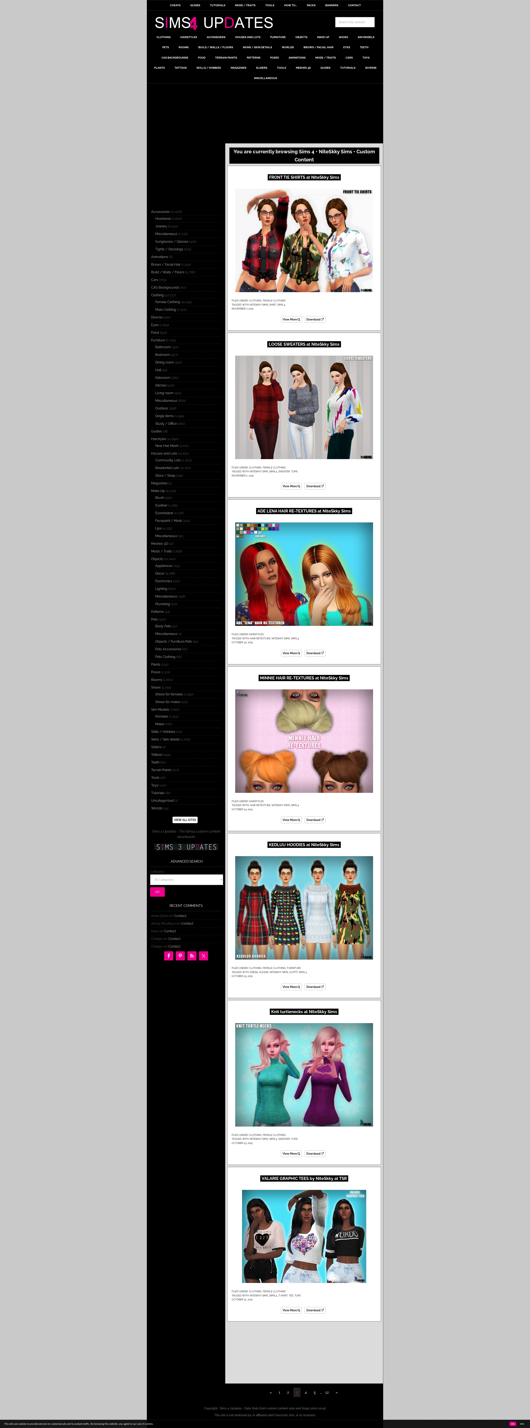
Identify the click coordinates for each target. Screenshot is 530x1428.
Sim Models (160, 710)
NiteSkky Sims (259, 304)
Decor (160, 573)
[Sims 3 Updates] (186, 847)
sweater (284, 471)
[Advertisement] (265, 114)
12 (327, 1392)
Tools (155, 778)
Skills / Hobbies (163, 732)
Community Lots (168, 460)
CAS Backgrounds (165, 287)
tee (291, 1295)
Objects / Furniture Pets (173, 641)
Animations (159, 257)
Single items (164, 416)
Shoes (156, 687)
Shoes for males (167, 702)
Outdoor (161, 408)
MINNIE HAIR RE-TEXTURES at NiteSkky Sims (304, 678)
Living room (164, 393)
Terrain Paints (161, 770)
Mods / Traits (161, 551)
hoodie (264, 972)
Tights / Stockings (169, 249)
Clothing (255, 300)
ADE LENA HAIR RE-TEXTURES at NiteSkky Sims (304, 511)
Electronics (163, 581)
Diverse (157, 317)
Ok (512, 1424)
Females (161, 716)
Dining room (164, 362)
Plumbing (162, 604)
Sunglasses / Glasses (171, 242)
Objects (157, 559)
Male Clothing (165, 310)
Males (159, 724)
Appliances (163, 566)
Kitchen (160, 385)
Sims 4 (281, 304)
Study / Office (166, 424)
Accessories (160, 212)
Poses (155, 672)
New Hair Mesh (166, 446)
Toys (154, 785)
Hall (158, 370)
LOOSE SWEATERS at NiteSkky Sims (304, 344)
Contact (180, 916)
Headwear (163, 219)
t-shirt (283, 1295)
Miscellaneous (166, 234)
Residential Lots (167, 468)
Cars (154, 280)
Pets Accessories (168, 649)
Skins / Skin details (165, 739)
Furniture (294, 968)
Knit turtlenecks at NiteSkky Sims (304, 1011)
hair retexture (260, 638)
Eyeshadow (164, 513)
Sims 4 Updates (216, 24)
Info (522, 1424)
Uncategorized (162, 801)
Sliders (156, 747)
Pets (154, 619)
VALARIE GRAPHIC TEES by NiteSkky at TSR (304, 1178)
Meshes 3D (159, 544)
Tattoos (157, 755)
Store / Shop (165, 476)
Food (155, 333)
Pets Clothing (165, 657)
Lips (158, 528)
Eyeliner (161, 505)
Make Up (158, 491)
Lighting (161, 589)
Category (157, 872)
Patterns (157, 612)
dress (254, 972)
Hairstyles (256, 634)
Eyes (155, 325)
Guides (156, 431)
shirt (272, 304)
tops (294, 471)
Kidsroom (162, 378)
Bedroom (162, 355)
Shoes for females (169, 694)
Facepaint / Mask (168, 521)
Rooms (156, 680)
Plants (155, 664)
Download (313, 319)
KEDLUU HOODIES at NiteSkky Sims (304, 844)
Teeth (155, 762)
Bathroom (163, 347)
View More (290, 319)
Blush (159, 498)
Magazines (159, 483)
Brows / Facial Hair (166, 264)
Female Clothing (274, 300)
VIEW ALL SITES (185, 820)
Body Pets (163, 626)
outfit (293, 972)
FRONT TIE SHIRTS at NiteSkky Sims (304, 177)
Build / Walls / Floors (167, 272)
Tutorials (157, 793)
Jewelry (161, 226)
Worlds (156, 808)
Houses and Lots (164, 453)
